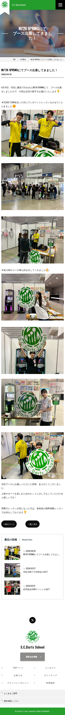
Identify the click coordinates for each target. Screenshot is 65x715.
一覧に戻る (32, 524)
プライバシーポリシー (18, 682)
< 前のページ (9, 524)
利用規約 (50, 682)
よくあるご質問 (10, 693)
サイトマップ (50, 675)
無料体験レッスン (11, 700)
